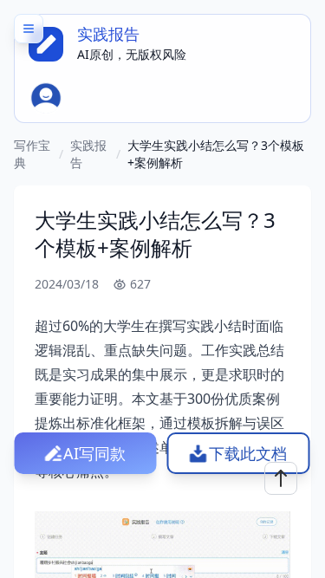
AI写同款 (94, 453)
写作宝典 (32, 154)
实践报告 (88, 154)
